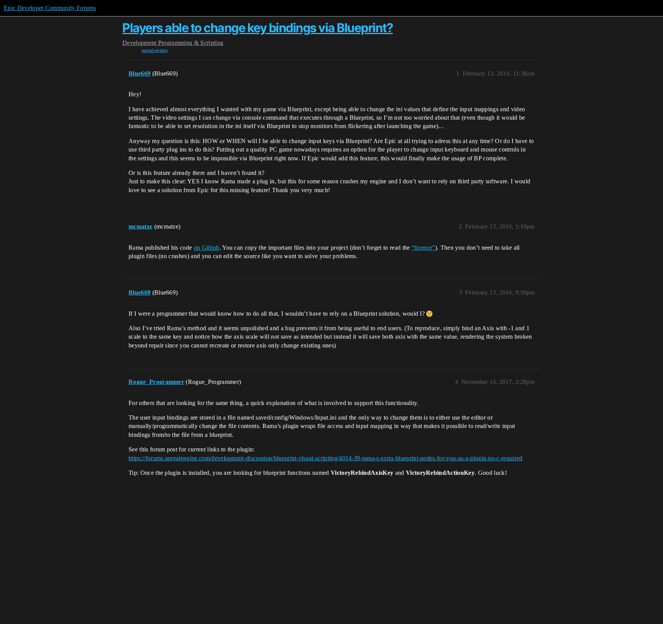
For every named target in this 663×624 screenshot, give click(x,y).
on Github (206, 247)
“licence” (423, 247)
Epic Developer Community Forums (50, 8)
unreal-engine (155, 50)
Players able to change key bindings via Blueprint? (257, 27)
